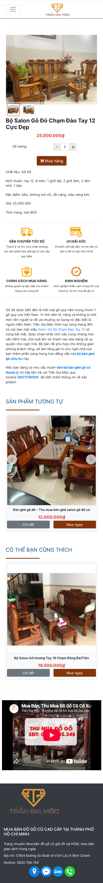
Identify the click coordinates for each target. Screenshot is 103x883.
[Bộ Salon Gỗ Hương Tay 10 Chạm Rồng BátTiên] (51, 608)
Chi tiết (28, 524)
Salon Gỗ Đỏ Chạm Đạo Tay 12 (61, 329)
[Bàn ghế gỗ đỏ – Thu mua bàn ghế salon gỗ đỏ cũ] (51, 460)
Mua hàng (54, 160)
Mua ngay (74, 524)
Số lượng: (19, 146)
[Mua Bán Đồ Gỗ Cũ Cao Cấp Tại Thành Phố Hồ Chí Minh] (66, 9)
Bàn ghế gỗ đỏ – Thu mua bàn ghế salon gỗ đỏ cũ (51, 510)
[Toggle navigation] (13, 9)
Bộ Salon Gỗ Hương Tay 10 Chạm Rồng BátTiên (51, 658)
